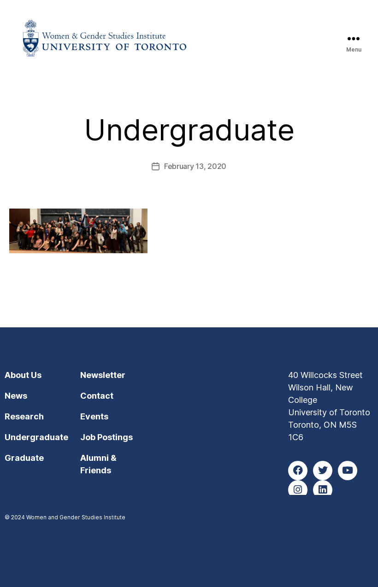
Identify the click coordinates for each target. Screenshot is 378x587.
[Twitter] (322, 470)
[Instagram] (297, 490)
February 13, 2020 (195, 166)
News (16, 396)
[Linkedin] (322, 490)
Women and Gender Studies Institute (75, 517)
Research (24, 416)
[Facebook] (297, 470)
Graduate (24, 458)
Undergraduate (36, 437)
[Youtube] (347, 470)
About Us (23, 375)
